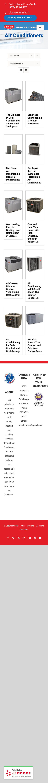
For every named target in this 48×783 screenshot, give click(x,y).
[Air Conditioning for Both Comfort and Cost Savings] (13, 320)
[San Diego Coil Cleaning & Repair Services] (34, 96)
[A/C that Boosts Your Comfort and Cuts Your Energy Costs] (34, 320)
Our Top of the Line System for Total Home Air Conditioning (34, 175)
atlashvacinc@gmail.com (31, 425)
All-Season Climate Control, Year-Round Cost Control (13, 289)
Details (14, 127)
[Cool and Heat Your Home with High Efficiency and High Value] (34, 205)
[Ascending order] (37, 55)
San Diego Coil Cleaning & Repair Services (34, 119)
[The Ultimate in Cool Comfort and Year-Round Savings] (13, 96)
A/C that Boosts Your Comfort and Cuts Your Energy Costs (34, 345)
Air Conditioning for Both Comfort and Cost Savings (13, 345)
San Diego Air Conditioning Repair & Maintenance (13, 174)
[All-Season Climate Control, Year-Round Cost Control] (13, 264)
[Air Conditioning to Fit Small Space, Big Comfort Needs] (34, 264)
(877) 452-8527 (18, 7)
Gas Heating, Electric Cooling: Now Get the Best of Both (13, 230)
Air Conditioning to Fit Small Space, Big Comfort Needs (34, 290)
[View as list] (26, 70)
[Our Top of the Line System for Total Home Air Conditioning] (34, 149)
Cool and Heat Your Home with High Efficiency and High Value (33, 233)
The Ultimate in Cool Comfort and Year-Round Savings (13, 120)
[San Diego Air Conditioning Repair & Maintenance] (13, 149)
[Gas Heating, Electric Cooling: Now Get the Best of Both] (13, 205)
